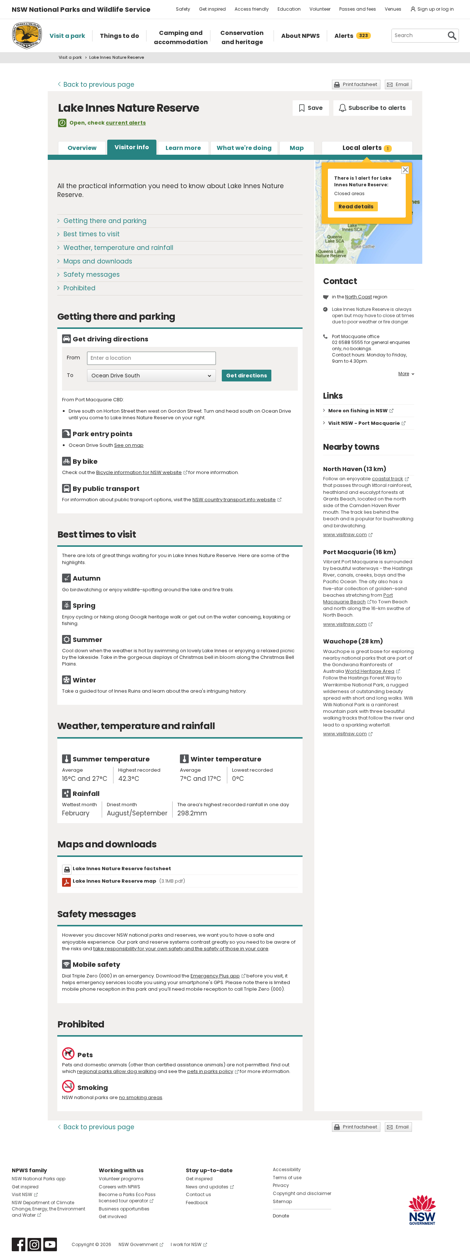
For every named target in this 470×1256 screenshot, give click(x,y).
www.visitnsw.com (345, 534)
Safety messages (92, 274)
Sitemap (282, 1201)
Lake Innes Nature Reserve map (129, 881)
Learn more (183, 148)
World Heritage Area (369, 671)
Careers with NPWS (119, 1187)
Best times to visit (92, 234)
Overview (82, 148)
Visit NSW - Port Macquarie (364, 423)
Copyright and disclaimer (302, 1193)
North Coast (358, 297)
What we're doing (244, 148)
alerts (366, 147)
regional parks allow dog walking (116, 1071)
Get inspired (212, 9)
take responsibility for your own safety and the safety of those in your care (180, 948)
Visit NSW (22, 1194)
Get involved (113, 1216)
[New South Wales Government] (422, 1210)
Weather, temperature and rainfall (118, 247)
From (73, 357)
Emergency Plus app (215, 975)
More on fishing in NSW (358, 410)
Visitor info (132, 147)
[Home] (27, 35)
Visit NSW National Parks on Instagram (34, 1244)
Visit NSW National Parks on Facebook (18, 1244)
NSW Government (138, 1244)
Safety (183, 9)
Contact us (198, 1194)
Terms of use (287, 1177)
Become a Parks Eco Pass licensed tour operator (127, 1197)
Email (402, 84)
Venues (393, 9)
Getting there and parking (105, 220)
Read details (356, 206)
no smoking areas (140, 1097)
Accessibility (287, 1169)
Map (297, 148)
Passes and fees (357, 9)
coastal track (387, 478)
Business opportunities (124, 1209)
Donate (281, 1216)
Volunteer (320, 9)
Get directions (246, 375)
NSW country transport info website (234, 499)
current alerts (126, 122)
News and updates (207, 1187)
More (403, 374)
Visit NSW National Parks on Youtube (50, 1244)
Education (289, 9)
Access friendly (252, 9)
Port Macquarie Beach (358, 598)
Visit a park (70, 57)
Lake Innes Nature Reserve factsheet (122, 868)
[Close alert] (404, 169)
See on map (129, 445)
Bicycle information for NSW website (139, 472)
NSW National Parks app (38, 1179)
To (70, 375)
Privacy (281, 1185)
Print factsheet (360, 84)
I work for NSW (186, 1244)
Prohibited (79, 288)
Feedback (197, 1202)
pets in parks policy (210, 1071)
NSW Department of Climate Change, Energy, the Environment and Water (48, 1208)
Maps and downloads (98, 261)
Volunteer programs (121, 1179)
